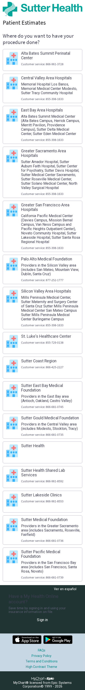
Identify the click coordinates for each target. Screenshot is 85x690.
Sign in (42, 620)
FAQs (42, 650)
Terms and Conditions (42, 661)
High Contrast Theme (41, 667)
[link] (42, 60)
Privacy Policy (41, 656)
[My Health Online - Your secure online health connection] (42, 9)
